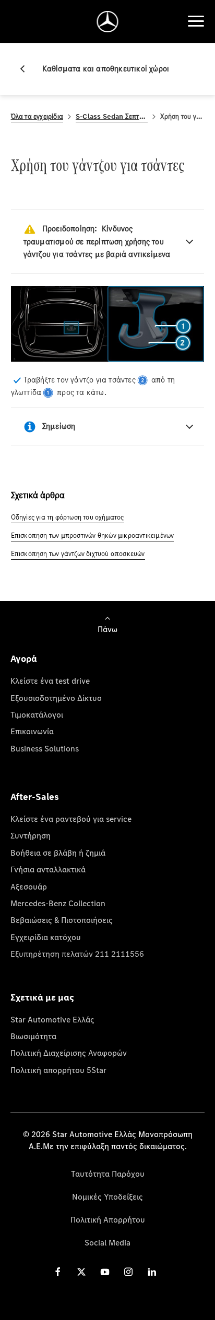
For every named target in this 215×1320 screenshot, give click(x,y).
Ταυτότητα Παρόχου (108, 1173)
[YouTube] (105, 1271)
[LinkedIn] (152, 1271)
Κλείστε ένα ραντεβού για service (71, 818)
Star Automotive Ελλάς (52, 1019)
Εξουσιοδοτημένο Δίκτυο (56, 698)
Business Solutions (44, 748)
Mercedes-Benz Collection (57, 903)
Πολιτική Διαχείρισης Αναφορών (68, 1052)
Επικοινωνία (32, 731)
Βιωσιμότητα (33, 1036)
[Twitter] (81, 1271)
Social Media (107, 1242)
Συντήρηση (30, 835)
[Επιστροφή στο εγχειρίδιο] (26, 68)
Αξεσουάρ (28, 886)
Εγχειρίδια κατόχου (45, 937)
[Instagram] (128, 1271)
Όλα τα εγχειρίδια (37, 116)
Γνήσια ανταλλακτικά (48, 869)
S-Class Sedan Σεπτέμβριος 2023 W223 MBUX (112, 116)
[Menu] (196, 21)
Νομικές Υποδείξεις (107, 1196)
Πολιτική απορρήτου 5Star (58, 1070)
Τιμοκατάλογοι (36, 714)
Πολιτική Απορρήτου (107, 1219)
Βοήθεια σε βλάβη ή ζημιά (57, 852)
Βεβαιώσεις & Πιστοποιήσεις (61, 920)
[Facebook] (58, 1271)
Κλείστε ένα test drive (50, 680)
